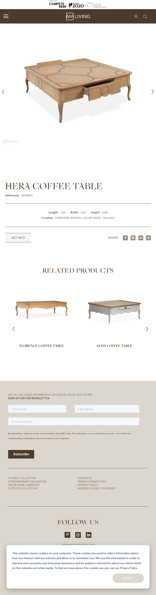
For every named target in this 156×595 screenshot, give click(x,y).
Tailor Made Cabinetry (24, 485)
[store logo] (78, 16)
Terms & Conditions (92, 481)
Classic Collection (22, 478)
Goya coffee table (114, 346)
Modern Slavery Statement (97, 488)
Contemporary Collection (27, 481)
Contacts (84, 478)
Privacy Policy (88, 485)
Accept (128, 578)
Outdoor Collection (23, 488)
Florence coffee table (41, 346)
